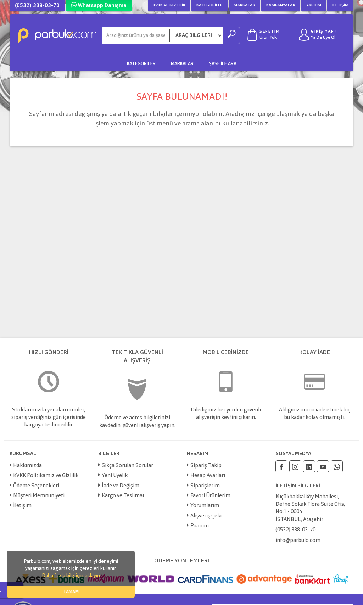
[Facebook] (281, 466)
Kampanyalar (280, 5)
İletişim (340, 5)
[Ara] (231, 35)
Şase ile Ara (222, 64)
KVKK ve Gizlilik (169, 5)
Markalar (244, 5)
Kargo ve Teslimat (123, 496)
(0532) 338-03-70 (37, 5)
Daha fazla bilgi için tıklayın (71, 575)
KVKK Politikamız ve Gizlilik (45, 475)
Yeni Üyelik (115, 475)
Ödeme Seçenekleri (36, 486)
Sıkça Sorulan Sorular (127, 466)
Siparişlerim (205, 486)
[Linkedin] (309, 466)
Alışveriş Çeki (206, 516)
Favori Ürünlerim (210, 496)
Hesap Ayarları (207, 475)
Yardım (313, 5)
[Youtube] (323, 466)
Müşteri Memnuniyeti (39, 496)
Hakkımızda (27, 466)
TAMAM (71, 592)
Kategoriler (209, 5)
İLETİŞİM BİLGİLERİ (297, 485)
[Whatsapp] (337, 466)
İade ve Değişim (120, 486)
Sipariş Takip (206, 466)
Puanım (199, 526)
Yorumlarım (204, 506)
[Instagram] (295, 466)
